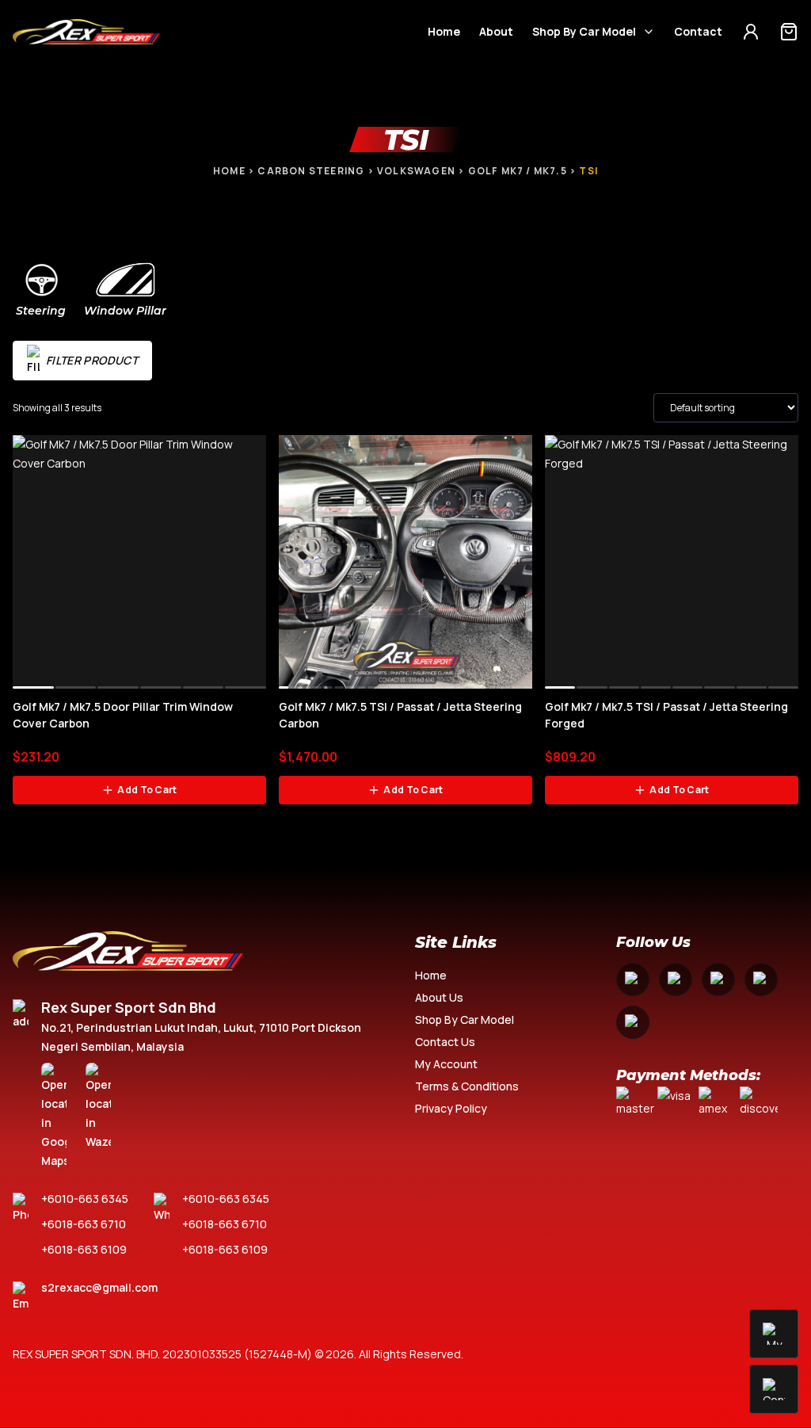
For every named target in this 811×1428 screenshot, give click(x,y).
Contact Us (445, 1041)
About (496, 31)
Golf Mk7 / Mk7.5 (517, 171)
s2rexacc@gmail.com (99, 1287)
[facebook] (632, 979)
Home (444, 31)
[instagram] (675, 979)
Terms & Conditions (467, 1086)
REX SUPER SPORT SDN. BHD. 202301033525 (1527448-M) (162, 1353)
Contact (698, 31)
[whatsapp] (761, 979)
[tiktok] (632, 1022)
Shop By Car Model (584, 31)
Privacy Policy (451, 1108)
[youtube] (718, 979)
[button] (33, 687)
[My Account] (750, 31)
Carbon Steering (310, 171)
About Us (439, 997)
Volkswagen (416, 171)
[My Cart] (788, 31)
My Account (446, 1063)
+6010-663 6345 (84, 1198)
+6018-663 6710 (83, 1223)
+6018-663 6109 (84, 1249)
